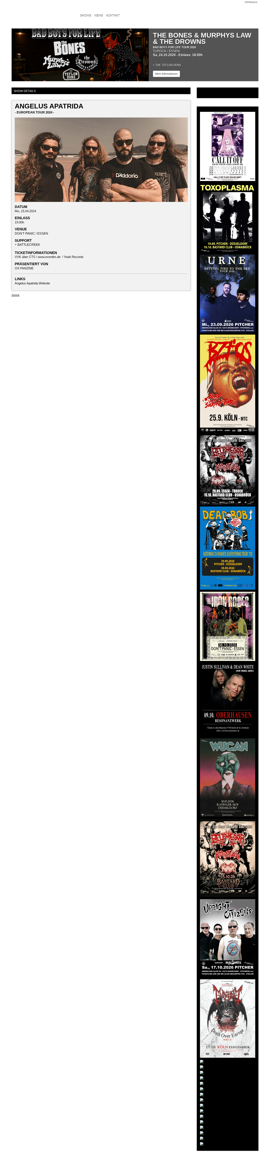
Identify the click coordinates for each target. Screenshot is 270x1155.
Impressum (250, 2)
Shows (85, 15)
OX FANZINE (24, 268)
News (98, 15)
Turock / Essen (166, 51)
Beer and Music (39, 9)
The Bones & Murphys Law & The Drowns (202, 38)
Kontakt (113, 15)
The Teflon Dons (168, 65)
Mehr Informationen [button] (166, 73)
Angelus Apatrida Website (32, 283)
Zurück (15, 295)
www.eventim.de (49, 257)
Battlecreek (29, 244)
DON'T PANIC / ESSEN (31, 233)
